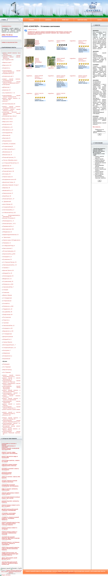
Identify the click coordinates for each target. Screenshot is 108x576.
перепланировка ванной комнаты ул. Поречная (11, 381)
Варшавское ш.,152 (8, 331)
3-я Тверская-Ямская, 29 (9, 262)
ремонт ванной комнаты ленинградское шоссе (11, 375)
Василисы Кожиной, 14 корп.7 (11, 185)
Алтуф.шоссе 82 (7, 124)
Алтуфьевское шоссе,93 (9, 179)
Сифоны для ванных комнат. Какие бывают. (10, 493)
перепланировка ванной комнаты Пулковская (11, 71)
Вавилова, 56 (6, 187)
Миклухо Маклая (7, 295)
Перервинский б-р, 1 (8, 226)
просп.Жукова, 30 (7, 204)
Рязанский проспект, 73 (9, 157)
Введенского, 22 (7, 278)
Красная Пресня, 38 (8, 270)
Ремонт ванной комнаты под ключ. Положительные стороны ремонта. (11, 523)
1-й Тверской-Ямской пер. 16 (11, 163)
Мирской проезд (7, 369)
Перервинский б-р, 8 (8, 73)
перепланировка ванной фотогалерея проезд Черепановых (11, 387)
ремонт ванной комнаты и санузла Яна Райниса (11, 391)
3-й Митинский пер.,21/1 (9, 212)
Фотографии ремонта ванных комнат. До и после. (11, 498)
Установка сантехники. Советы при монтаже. (9, 514)
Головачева (6, 292)
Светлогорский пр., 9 (8, 209)
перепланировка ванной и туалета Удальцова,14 (11, 393)
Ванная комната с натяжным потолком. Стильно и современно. (10, 543)
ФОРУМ (99, 19)
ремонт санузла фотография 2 (61, 76)
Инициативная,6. (7, 141)
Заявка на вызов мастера (9, 42)
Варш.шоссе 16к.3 (8, 118)
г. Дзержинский (7, 201)
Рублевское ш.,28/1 (8, 284)
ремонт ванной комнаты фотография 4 (61, 59)
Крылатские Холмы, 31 (9, 182)
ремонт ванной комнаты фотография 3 (38, 61)
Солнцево (5, 289)
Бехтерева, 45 (6, 174)
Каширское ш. (6, 68)
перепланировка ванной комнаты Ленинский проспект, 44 (11, 433)
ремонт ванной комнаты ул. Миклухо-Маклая (11, 429)
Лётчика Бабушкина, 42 (9, 251)
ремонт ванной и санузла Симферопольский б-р (11, 413)
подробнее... (29, 47)
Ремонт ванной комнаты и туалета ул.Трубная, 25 (11, 418)
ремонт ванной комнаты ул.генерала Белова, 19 (11, 107)
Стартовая (6, 322)
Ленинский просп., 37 (8, 198)
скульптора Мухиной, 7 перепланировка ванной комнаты (11, 113)
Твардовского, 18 (7, 309)
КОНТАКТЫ (48, 19)
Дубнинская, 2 (6, 87)
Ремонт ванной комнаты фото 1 (37, 42)
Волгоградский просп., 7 (9, 344)
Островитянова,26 (8, 146)
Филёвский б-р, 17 (8, 190)
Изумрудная (6, 364)
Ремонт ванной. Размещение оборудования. (10, 449)
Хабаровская (6, 353)
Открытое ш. (6, 320)
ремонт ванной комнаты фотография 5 (82, 59)
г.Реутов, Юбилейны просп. (10, 160)
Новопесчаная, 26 (8, 176)
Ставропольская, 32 (8, 168)
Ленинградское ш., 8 (8, 220)
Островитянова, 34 (8, 281)
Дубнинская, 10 (7, 165)
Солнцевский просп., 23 (9, 347)
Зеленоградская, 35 (8, 276)
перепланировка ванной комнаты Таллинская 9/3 (11, 96)
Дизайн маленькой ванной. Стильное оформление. (10, 510)
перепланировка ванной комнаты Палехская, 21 (11, 407)
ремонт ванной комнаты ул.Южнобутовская (11, 79)
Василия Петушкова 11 (9, 218)
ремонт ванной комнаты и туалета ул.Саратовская (11, 399)
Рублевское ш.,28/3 (8, 306)
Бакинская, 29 (6, 90)
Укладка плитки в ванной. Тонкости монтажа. (9, 481)
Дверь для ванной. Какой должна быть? (9, 558)
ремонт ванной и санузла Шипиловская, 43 (11, 378)
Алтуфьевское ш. (7, 355)
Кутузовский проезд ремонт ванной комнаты (11, 426)
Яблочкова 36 (6, 135)
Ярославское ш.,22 (8, 129)
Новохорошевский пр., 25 (10, 265)
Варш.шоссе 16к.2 (8, 121)
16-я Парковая (7, 372)
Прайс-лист (65, 19)
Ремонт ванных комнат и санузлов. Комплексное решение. (9, 533)
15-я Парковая (7, 366)
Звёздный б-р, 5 (7, 339)
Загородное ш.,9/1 (8, 328)
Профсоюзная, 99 (7, 314)
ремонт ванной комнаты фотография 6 (39, 77)
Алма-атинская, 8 (7, 248)
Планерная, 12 (7, 242)
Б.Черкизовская (7, 300)
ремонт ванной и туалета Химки (11, 409)
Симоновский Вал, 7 (8, 287)
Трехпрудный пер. (8, 132)
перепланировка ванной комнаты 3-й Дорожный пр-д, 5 (11, 82)
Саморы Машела (7, 342)
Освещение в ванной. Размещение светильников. (10, 485)
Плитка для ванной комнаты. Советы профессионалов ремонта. (10, 548)
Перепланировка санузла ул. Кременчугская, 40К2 (11, 424)
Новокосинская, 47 (8, 193)
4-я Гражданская (7, 333)
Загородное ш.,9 (7, 256)
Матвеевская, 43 (7, 152)
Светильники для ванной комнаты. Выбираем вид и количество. (10, 563)
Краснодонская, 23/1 (8, 229)
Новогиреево (6, 84)
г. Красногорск (6, 237)
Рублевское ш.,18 (7, 127)
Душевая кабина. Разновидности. (7, 473)
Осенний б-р (6, 303)
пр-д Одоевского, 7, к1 (9, 92)
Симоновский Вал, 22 (8, 325)
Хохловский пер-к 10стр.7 (10, 116)
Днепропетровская (8, 336)
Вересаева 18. (7, 138)
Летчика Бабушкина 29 (9, 103)
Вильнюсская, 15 (7, 154)
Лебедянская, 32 (7, 231)
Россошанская (7, 317)
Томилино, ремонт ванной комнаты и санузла (11, 110)
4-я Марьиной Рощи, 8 (9, 245)
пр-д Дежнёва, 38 (7, 311)
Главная (31, 19)
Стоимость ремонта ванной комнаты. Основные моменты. (10, 518)
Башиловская (6, 358)
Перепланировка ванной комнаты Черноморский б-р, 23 (11, 421)
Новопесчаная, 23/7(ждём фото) (11, 240)
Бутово (35, 29)
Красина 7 (5, 101)
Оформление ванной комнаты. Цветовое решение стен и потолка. (11, 538)
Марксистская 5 (7, 62)
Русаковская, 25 (7, 259)
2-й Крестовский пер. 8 (9, 149)
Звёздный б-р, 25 (7, 273)
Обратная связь (82, 19)
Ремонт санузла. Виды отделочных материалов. (10, 453)
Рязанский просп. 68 (8, 171)
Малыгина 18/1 (7, 415)
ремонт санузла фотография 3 (82, 76)
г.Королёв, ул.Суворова (9, 143)
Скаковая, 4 (6, 267)
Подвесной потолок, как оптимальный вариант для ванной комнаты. (10, 554)
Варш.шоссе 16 (7, 65)
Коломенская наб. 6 (8, 76)
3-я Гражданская (7, 298)
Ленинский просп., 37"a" (9, 223)
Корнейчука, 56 (7, 196)
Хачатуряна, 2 (6, 350)
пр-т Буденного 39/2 (8, 59)
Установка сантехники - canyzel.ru (65, 572)
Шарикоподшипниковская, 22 (10, 234)
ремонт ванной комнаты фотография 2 (82, 42)
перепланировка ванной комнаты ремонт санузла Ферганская (11, 57)
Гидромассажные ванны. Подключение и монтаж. (9, 465)
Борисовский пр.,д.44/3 (9, 254)
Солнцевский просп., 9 (9, 207)
